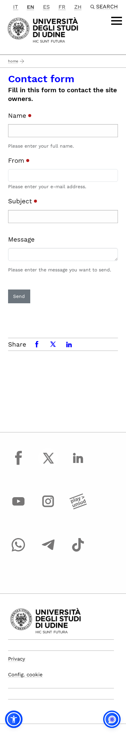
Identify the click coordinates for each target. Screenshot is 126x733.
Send (19, 296)
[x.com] (48, 464)
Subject (21, 201)
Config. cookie (25, 675)
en (30, 7)
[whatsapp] (18, 551)
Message (21, 239)
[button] (14, 719)
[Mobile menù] (117, 21)
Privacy (16, 659)
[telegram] (48, 551)
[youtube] (18, 507)
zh (78, 7)
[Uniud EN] (42, 29)
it (15, 7)
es (46, 7)
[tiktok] (78, 551)
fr (62, 7)
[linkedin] (78, 464)
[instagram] (48, 507)
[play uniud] (78, 507)
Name (18, 115)
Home (13, 61)
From (17, 160)
